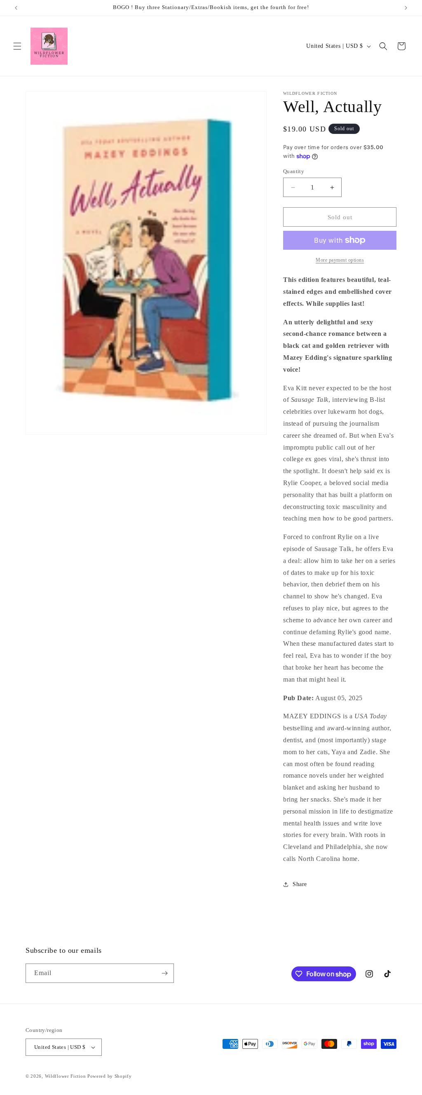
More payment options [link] (340, 260)
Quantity (293, 171)
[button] (17, 46)
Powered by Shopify (109, 1076)
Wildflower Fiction (65, 1076)
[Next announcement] (406, 8)
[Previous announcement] (16, 8)
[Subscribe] (164, 973)
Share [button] (300, 884)
